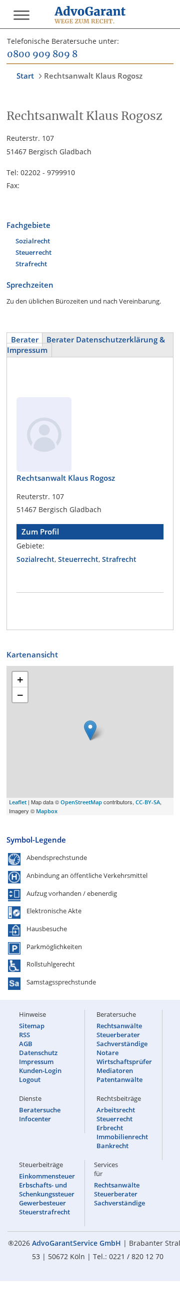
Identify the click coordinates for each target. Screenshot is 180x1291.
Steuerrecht (34, 252)
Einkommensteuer (47, 1176)
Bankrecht (112, 1145)
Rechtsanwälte (119, 1025)
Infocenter (35, 1118)
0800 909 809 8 (42, 54)
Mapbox (47, 811)
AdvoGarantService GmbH (76, 1243)
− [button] (20, 694)
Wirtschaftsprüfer (124, 1061)
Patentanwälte (119, 1079)
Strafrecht (31, 263)
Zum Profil (40, 532)
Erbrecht (109, 1127)
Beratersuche (39, 1109)
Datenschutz (38, 1052)
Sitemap (31, 1025)
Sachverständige (122, 1043)
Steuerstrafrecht (44, 1211)
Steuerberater (118, 1034)
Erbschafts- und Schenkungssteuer (46, 1189)
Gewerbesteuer (42, 1202)
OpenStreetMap (81, 802)
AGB (25, 1043)
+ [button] (20, 679)
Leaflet (17, 802)
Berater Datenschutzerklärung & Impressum (86, 344)
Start (25, 76)
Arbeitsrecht (115, 1109)
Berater (24, 339)
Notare (107, 1052)
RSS (24, 1034)
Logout (29, 1079)
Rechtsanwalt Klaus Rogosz (93, 76)
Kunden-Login (40, 1070)
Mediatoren (114, 1070)
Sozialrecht (33, 240)
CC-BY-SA (148, 802)
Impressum (36, 1061)
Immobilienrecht (122, 1136)
